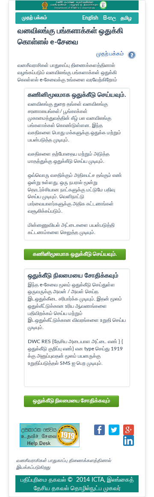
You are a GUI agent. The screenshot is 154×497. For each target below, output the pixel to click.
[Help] (131, 55)
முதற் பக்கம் (110, 54)
